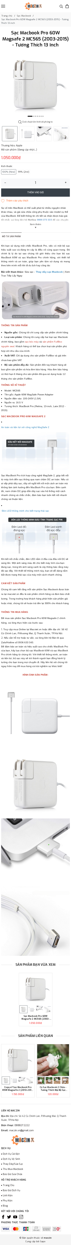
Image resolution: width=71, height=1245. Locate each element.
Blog (5, 1205)
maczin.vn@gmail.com (21, 1130)
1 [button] (30, 116)
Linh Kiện (8, 1195)
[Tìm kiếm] (61, 6)
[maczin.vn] (29, 6)
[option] (35, 84)
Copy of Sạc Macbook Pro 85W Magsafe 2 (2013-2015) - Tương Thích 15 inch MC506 (17, 1089)
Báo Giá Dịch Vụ (11, 1190)
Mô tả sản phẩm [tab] (11, 236)
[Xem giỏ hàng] (67, 6)
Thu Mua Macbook (13, 1169)
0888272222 (22, 1125)
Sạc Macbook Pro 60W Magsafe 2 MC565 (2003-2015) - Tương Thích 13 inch (35, 1017)
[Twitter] (9, 1217)
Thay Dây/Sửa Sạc (13, 1164)
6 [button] (41, 116)
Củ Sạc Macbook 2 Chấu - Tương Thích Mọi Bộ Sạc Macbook (53, 1089)
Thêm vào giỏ (35, 192)
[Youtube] (15, 1217)
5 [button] (39, 116)
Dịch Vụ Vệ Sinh (11, 1159)
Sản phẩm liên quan (35, 1036)
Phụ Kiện (7, 1200)
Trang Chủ (8, 1185)
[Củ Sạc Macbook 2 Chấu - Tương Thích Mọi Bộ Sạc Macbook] (53, 1060)
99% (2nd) (23, 171)
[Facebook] (3, 1217)
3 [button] (35, 116)
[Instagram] (21, 1217)
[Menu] (3, 6)
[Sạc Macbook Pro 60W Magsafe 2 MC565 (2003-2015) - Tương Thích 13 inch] (35, 989)
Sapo (43, 1241)
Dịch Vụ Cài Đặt (11, 1153)
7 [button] (42, 116)
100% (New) (8, 171)
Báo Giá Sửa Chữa (12, 1174)
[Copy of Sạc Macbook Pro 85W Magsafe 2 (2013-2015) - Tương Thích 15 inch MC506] (18, 1060)
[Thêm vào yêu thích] (14, 201)
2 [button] (33, 116)
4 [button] (37, 116)
